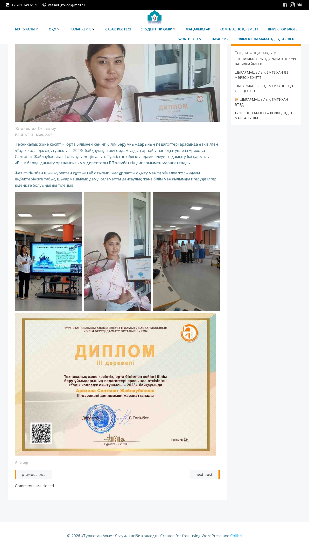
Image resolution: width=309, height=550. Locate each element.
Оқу (52, 29)
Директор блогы (282, 29)
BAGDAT (22, 134)
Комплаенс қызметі (239, 29)
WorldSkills (189, 39)
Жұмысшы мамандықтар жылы (268, 39)
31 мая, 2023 (42, 134)
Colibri (236, 535)
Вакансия (220, 39)
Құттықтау (47, 128)
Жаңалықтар (198, 29)
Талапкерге (80, 29)
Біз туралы (25, 29)
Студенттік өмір (156, 29)
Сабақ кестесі (118, 29)
